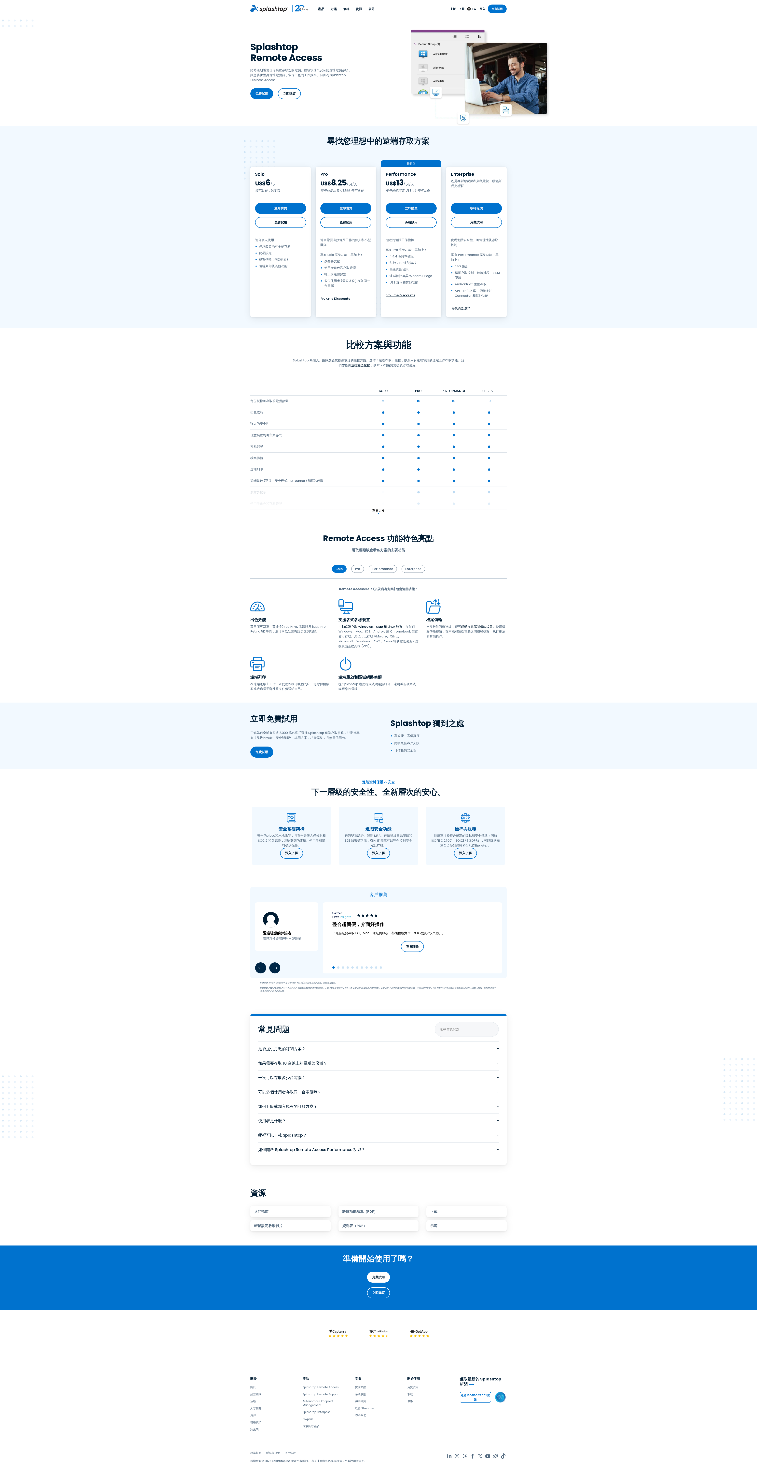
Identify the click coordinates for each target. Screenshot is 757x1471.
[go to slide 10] (376, 967)
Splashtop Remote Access (321, 1387)
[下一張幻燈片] (274, 967)
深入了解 (291, 853)
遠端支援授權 (360, 365)
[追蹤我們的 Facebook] (472, 1456)
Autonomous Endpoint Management (318, 1403)
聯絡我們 (255, 1422)
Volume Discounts (335, 298)
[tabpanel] (378, 639)
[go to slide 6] (357, 967)
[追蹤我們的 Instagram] (457, 1456)
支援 (453, 9)
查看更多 (378, 510)
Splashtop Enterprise (317, 1412)
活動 (253, 1401)
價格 (346, 9)
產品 (321, 9)
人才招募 (255, 1408)
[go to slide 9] (371, 967)
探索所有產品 (311, 1426)
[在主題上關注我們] (464, 1456)
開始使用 (413, 1378)
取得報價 (476, 208)
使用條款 (290, 1453)
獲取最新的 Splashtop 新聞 (480, 1381)
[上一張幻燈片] (260, 967)
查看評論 (412, 946)
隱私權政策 (273, 1453)
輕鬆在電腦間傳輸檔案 (477, 626)
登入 (482, 9)
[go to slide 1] (333, 967)
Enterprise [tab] (413, 569)
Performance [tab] (382, 569)
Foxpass (308, 1419)
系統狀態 (360, 1394)
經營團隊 (255, 1394)
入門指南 (261, 1211)
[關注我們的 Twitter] (480, 1456)
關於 (253, 1378)
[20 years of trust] (299, 8)
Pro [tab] (357, 569)
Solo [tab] (339, 569)
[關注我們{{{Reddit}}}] (495, 1456)
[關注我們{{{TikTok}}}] (503, 1456)
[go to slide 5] (352, 967)
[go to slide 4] (348, 967)
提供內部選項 (461, 308)
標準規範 (255, 1453)
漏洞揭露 (360, 1401)
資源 (359, 9)
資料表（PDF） (354, 1225)
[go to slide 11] (381, 967)
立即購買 (289, 93)
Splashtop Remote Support (321, 1394)
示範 (433, 1225)
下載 (461, 9)
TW (474, 9)
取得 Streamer (364, 1408)
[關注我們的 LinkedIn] (449, 1456)
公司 (371, 9)
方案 (334, 9)
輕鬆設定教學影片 (268, 1225)
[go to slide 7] (362, 967)
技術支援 (360, 1387)
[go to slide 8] (366, 967)
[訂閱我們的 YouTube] (487, 1456)
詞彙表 (254, 1429)
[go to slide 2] (338, 967)
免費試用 (497, 9)
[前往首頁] (269, 8)
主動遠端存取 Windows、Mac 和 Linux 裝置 (370, 626)
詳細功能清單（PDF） (360, 1211)
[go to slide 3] (343, 967)
